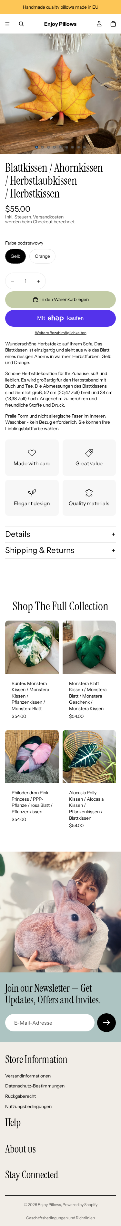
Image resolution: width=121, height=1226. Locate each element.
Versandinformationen (28, 1076)
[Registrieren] (106, 1022)
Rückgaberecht (20, 1096)
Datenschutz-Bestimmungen (35, 1086)
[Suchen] (21, 24)
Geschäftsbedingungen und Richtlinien (60, 1217)
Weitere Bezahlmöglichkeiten (60, 333)
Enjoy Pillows (49, 1204)
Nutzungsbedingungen (28, 1106)
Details (17, 534)
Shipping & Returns (39, 550)
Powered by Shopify (80, 1204)
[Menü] (7, 23)
